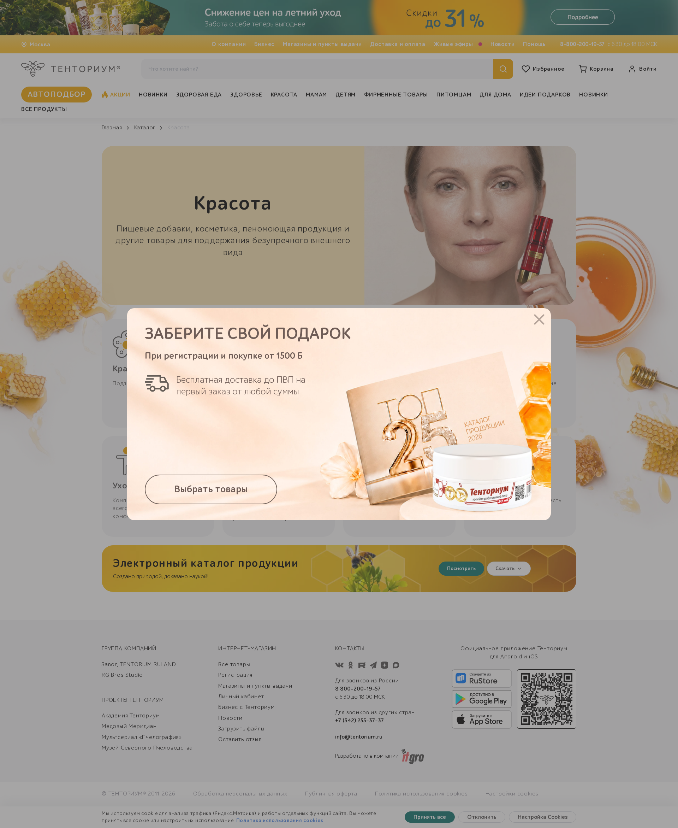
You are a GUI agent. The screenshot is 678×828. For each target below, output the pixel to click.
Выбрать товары (211, 489)
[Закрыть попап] (539, 319)
